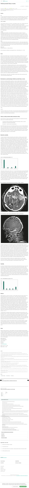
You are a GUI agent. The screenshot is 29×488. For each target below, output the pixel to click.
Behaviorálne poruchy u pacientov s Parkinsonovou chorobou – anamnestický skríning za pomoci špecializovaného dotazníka (15, 410)
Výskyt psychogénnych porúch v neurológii (6, 409)
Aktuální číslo (2, 468)
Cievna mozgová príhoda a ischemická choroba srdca (9, 380)
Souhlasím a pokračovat (23, 486)
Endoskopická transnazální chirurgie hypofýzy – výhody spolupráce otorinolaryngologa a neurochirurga (13, 413)
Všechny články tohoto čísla (4, 399)
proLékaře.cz (2, 457)
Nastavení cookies (3, 471)
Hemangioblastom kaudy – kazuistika (6, 417)
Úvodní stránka (2, 466)
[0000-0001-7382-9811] (5, 8)
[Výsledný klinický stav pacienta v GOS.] (14, 285)
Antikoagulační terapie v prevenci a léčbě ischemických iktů (8, 401)
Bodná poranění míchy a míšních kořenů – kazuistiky (7, 419)
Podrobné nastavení (15, 486)
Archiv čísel (2, 467)
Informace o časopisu (4, 437)
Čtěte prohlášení (18, 475)
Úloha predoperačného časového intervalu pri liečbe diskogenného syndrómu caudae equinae (12, 408)
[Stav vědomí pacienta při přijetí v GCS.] (14, 163)
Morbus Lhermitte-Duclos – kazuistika (6, 420)
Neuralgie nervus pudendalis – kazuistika (6, 418)
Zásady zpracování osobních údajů (24, 475)
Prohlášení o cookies (3, 470)
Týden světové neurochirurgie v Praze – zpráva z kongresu (8, 428)
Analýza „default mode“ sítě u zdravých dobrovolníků (7, 407)
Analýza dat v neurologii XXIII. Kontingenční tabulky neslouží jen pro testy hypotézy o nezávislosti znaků (9, 427)
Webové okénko (3, 425)
